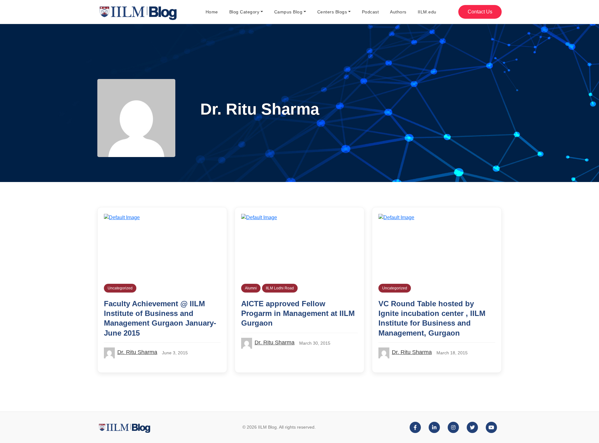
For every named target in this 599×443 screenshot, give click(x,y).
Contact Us (480, 11)
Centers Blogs (332, 11)
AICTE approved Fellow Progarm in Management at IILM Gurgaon (298, 313)
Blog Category (244, 11)
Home (212, 11)
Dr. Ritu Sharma (137, 352)
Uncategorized (120, 288)
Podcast (370, 11)
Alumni (251, 288)
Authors (398, 11)
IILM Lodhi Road (280, 288)
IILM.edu (427, 11)
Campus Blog (288, 11)
